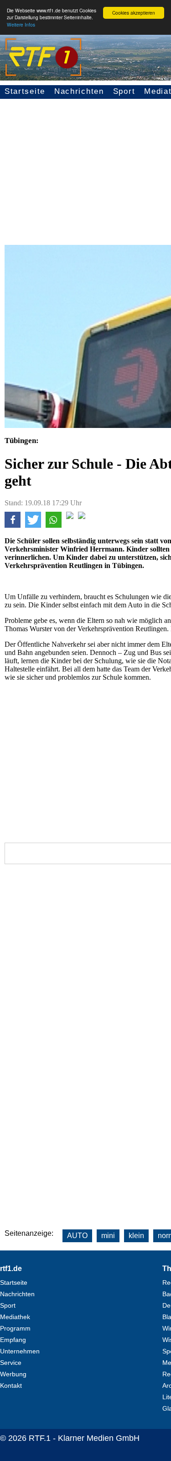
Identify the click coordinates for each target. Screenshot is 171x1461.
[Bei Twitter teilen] (33, 525)
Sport (124, 91)
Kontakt (11, 1385)
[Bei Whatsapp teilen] (54, 525)
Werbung (13, 1374)
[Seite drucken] (81, 516)
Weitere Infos (21, 24)
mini (108, 1235)
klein (136, 1235)
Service (10, 1362)
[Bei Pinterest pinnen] (69, 516)
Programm (15, 1328)
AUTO (77, 1235)
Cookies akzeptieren (133, 12)
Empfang (13, 1339)
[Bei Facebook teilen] (13, 525)
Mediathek (15, 1316)
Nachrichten (79, 91)
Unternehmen (20, 1351)
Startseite (25, 91)
